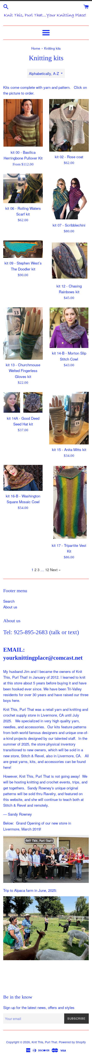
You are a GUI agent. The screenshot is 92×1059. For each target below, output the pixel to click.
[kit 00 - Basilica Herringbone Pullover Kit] (23, 123)
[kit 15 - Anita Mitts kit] (69, 418)
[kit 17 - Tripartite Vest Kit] (69, 502)
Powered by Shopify (72, 1042)
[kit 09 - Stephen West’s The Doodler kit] (23, 249)
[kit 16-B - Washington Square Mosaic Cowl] (23, 478)
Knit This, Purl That (44, 1042)
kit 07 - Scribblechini (69, 225)
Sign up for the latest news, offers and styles (38, 1007)
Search (9, 601)
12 (47, 569)
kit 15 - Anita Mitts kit (69, 449)
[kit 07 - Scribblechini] (69, 197)
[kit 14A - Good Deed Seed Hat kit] (23, 402)
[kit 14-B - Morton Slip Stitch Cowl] (69, 327)
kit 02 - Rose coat (69, 156)
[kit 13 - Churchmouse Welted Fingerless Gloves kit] (23, 333)
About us (10, 606)
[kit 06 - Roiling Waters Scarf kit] (23, 188)
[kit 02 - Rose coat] (69, 125)
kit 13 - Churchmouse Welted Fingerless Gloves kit (23, 370)
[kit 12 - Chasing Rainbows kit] (69, 260)
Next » (55, 569)
